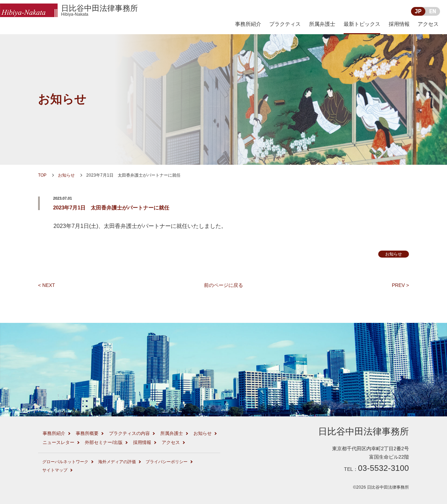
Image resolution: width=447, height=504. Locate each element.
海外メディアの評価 (117, 461)
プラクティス (285, 24)
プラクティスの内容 (129, 433)
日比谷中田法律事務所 (99, 10)
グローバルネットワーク (65, 461)
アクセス (428, 24)
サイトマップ (54, 470)
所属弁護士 (322, 24)
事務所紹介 (248, 24)
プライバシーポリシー (167, 461)
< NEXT (46, 285)
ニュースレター (58, 442)
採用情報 (399, 24)
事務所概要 (87, 433)
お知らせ (62, 98)
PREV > (400, 285)
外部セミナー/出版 (104, 442)
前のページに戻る (223, 285)
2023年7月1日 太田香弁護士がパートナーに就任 (111, 207)
